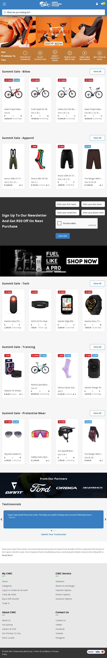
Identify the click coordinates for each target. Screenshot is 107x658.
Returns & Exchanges (65, 586)
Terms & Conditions (42, 651)
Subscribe (62, 236)
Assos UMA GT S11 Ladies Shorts (73, 175)
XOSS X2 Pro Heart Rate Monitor (46, 321)
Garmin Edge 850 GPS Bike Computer (75, 321)
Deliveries (60, 581)
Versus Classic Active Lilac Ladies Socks (75, 387)
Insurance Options (64, 598)
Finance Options (63, 594)
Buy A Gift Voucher (10, 598)
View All (97, 71)
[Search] (102, 4)
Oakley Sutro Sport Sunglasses (45, 457)
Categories (7, 586)
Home (5, 581)
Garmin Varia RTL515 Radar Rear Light (21, 321)
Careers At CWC (9, 629)
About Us (6, 620)
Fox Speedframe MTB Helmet (71, 451)
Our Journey (7, 624)
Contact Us (61, 620)
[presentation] (2, 519)
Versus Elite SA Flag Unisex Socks (46, 178)
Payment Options (63, 590)
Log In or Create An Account (15, 590)
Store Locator (8, 637)
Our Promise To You (11, 633)
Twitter (59, 624)
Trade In (6, 603)
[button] (56, 44)
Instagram (60, 637)
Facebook (60, 629)
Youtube (59, 633)
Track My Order (9, 594)
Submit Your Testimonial (53, 534)
